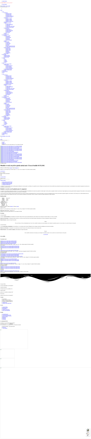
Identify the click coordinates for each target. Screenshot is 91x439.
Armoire (5, 60)
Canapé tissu (8, 25)
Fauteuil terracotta (8, 29)
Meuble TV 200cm (9, 19)
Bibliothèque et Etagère (7, 84)
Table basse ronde (8, 13)
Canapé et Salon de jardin (8, 131)
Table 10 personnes (9, 67)
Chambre (3, 57)
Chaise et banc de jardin (7, 63)
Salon (3, 11)
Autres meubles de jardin (8, 69)
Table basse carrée (9, 15)
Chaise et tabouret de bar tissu (10, 108)
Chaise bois (8, 42)
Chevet (5, 59)
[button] (1, 10)
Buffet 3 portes (8, 49)
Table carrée (8, 39)
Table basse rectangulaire (10, 78)
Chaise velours (8, 43)
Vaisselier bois (8, 52)
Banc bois (7, 107)
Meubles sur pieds (7, 55)
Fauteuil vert (8, 28)
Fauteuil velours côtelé (9, 30)
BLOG (3, 72)
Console (5, 33)
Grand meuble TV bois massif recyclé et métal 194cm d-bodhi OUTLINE (11, 256)
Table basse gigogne (9, 79)
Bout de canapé (6, 96)
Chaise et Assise (6, 41)
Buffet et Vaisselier (7, 47)
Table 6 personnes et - (9, 65)
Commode (5, 61)
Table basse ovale (8, 14)
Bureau (5, 62)
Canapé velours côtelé (9, 24)
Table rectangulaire (9, 102)
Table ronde (8, 36)
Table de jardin (6, 64)
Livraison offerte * (3, 176)
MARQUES (4, 70)
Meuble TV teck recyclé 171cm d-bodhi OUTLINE (8, 263)
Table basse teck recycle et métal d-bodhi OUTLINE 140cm (9, 250)
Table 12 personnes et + (9, 68)
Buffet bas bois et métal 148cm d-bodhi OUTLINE (8, 243)
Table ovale (8, 38)
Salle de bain (4, 54)
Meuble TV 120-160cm (9, 21)
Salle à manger (4, 34)
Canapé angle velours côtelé (10, 26)
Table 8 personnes (8, 66)
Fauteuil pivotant (8, 31)
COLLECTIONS (5, 71)
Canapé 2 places (8, 23)
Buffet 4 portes (8, 50)
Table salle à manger (7, 35)
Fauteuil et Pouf (6, 90)
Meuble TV (6, 17)
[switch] (88, 435)
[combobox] (4, 6)
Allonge (5, 40)
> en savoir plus (45, 234)
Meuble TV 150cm (9, 20)
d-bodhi (11, 167)
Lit (4, 58)
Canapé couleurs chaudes (10, 27)
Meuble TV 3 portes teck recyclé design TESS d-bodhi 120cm (9, 270)
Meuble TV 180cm (9, 18)
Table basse (6, 12)
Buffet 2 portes (8, 48)
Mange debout (6, 53)
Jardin (3, 125)
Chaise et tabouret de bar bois (10, 46)
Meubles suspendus (7, 56)
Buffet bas (7, 113)
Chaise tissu (8, 44)
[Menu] (89, 428)
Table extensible (8, 37)
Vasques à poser (6, 119)
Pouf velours (8, 32)
